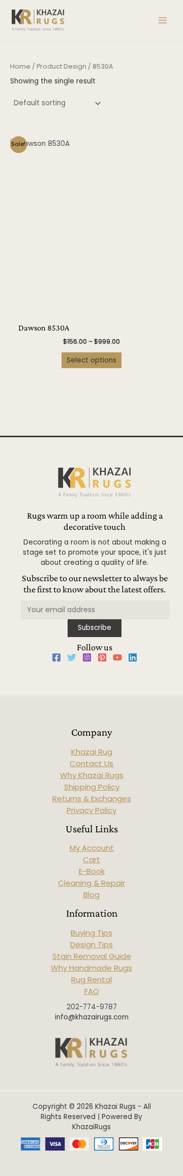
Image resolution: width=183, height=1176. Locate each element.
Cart (91, 859)
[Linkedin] (132, 657)
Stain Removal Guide (91, 956)
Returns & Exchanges (91, 798)
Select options (91, 360)
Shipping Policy (91, 786)
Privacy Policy (91, 810)
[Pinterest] (102, 657)
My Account (92, 847)
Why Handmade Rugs (91, 967)
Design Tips (91, 944)
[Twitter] (71, 657)
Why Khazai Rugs (92, 775)
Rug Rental (91, 979)
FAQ (91, 991)
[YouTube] (117, 657)
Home (20, 66)
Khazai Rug (91, 751)
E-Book (92, 871)
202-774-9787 (92, 1007)
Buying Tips (91, 932)
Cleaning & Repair (91, 883)
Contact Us (91, 763)
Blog (91, 894)
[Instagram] (87, 657)
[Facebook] (56, 657)
